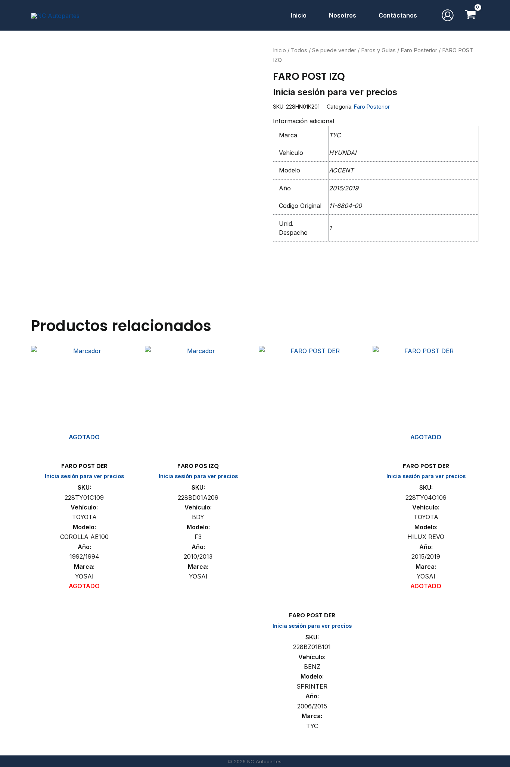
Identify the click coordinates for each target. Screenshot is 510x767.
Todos (299, 50)
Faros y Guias (378, 50)
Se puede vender (334, 50)
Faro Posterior (419, 50)
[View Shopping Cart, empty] (470, 15)
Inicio (279, 50)
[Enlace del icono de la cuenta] (447, 15)
